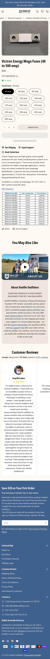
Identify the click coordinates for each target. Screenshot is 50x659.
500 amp (8, 119)
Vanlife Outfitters (16, 655)
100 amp (8, 98)
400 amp (38, 112)
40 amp (8, 91)
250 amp (8, 112)
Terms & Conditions (10, 582)
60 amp (21, 91)
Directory (21, 631)
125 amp (23, 98)
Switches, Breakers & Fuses (36, 18)
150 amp (38, 98)
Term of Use (34, 529)
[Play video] (25, 267)
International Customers (12, 591)
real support (14, 328)
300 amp (23, 112)
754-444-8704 (11, 610)
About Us (6, 550)
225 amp (38, 105)
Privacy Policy (7, 587)
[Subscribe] (45, 522)
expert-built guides (19, 325)
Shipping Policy (8, 573)
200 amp (23, 105)
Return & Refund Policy (11, 578)
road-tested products (14, 316)
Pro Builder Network (10, 559)
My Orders (6, 554)
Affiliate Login (8, 563)
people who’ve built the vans (32, 310)
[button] (25, 135)
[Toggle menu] (2, 11)
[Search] (37, 11)
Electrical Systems (15, 18)
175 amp (8, 105)
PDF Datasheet (7, 189)
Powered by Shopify (32, 655)
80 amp (35, 91)
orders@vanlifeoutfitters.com (17, 606)
